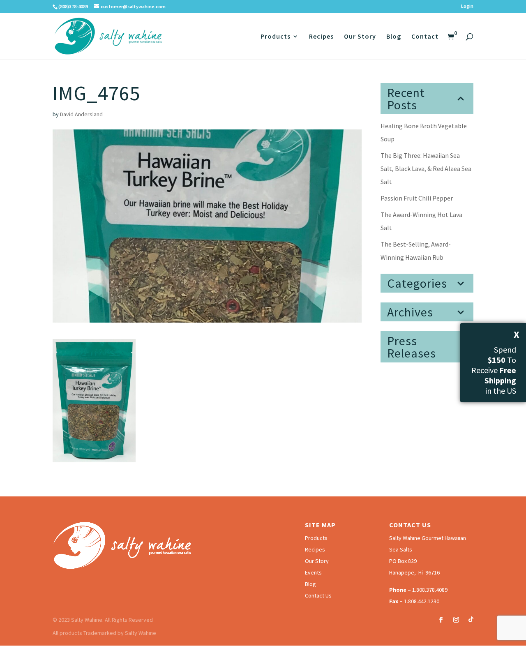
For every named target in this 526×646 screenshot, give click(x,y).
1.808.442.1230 (421, 601)
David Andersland (81, 114)
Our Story (360, 36)
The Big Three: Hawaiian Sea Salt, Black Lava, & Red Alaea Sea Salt (426, 168)
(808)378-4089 (73, 6)
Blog (393, 36)
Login (467, 6)
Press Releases (411, 347)
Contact (424, 36)
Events (313, 572)
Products (276, 36)
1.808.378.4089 (430, 589)
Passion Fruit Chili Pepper (417, 198)
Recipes (321, 36)
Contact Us (318, 595)
